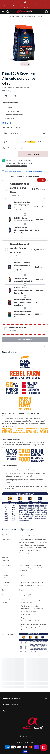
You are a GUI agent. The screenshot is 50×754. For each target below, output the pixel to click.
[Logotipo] (25, 12)
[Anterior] (4, 4)
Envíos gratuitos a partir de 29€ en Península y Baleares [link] (25, 6)
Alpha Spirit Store (27, 742)
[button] (7, 11)
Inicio (9, 16)
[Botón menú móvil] (3, 11)
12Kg (14, 96)
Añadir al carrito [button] (25, 339)
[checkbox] (25, 329)
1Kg (6, 96)
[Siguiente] (46, 4)
